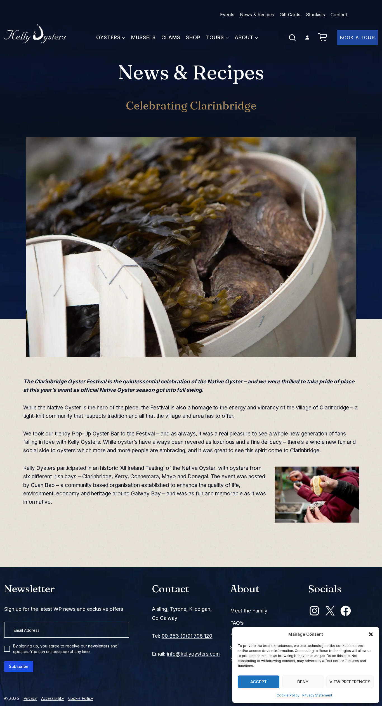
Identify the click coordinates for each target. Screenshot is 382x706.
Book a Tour (357, 37)
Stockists (315, 14)
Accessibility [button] (52, 698)
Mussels (143, 37)
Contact (339, 14)
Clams (170, 37)
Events (227, 14)
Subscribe (19, 666)
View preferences (350, 681)
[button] (371, 634)
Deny (302, 681)
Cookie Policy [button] (80, 698)
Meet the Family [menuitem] (248, 611)
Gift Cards (290, 14)
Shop (193, 37)
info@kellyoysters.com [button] (193, 654)
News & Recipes (257, 14)
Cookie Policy (288, 695)
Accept (258, 681)
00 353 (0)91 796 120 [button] (187, 636)
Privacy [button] (30, 698)
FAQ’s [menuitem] (237, 623)
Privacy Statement (317, 695)
